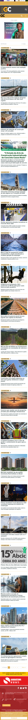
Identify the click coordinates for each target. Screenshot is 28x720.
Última (23, 667)
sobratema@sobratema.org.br (21, 699)
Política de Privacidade (9, 713)
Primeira (5, 667)
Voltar (24, 44)
